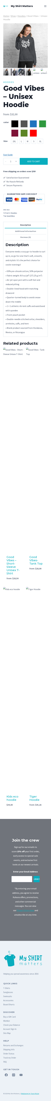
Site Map (7, 1033)
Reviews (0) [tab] (25, 237)
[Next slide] (46, 72)
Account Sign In (9, 1029)
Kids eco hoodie (12, 798)
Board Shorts (9, 1004)
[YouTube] (21, 1075)
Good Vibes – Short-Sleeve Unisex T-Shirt (13, 565)
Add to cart (33, 161)
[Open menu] (45, 6)
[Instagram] (14, 1075)
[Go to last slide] (4, 72)
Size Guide (8, 154)
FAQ (5, 1061)
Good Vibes (11, 216)
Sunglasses (8, 992)
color (6, 122)
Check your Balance (11, 1025)
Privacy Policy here (25, 910)
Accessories (8, 1000)
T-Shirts (6, 988)
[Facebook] (6, 1075)
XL (40, 141)
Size (5, 141)
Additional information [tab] (25, 231)
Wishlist (6, 1021)
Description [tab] (25, 225)
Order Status (8, 1053)
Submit (37, 879)
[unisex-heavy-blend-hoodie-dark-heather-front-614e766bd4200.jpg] (25, 45)
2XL (14, 141)
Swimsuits (7, 996)
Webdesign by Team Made (30, 1094)
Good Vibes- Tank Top (36, 560)
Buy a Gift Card (9, 1016)
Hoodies (8, 82)
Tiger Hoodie (34, 798)
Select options (14, 581)
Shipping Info (9, 1049)
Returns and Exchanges (13, 1045)
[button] (6, 72)
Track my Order (9, 1057)
